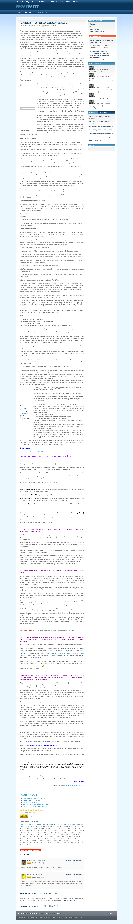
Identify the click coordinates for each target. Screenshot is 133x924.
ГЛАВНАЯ (20, 2)
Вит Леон (31, 826)
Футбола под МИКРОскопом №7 (73, 785)
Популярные (93, 112)
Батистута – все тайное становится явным (34, 464)
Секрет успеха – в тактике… (32, 800)
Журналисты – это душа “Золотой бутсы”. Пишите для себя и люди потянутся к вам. (100, 55)
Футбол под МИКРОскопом (32, 25)
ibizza (39, 824)
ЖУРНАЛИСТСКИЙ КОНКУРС (69, 2)
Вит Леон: (97, 69)
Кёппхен (24, 411)
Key (44, 824)
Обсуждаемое (103, 112)
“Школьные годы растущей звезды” (34, 798)
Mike (57, 824)
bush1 (21, 824)
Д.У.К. (23, 408)
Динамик (24, 418)
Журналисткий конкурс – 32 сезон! (102, 59)
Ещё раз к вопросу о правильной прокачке (36, 806)
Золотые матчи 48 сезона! (99, 51)
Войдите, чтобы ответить (74, 860)
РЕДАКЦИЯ (29, 2)
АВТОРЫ (19, 12)
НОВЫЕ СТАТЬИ (42, 12)
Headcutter (30, 824)
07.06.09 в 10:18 (40, 860)
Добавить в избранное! (51, 25)
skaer (73, 824)
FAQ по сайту (95, 29)
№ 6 (40, 451)
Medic (51, 824)
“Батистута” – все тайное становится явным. (43, 22)
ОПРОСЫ (54, 2)
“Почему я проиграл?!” (30, 802)
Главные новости (95, 36)
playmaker (66, 824)
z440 (22, 826)
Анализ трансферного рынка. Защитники (36, 804)
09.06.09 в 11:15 (42, 874)
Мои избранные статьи (98, 31)
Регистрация (95, 27)
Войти (93, 24)
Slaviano (80, 824)
